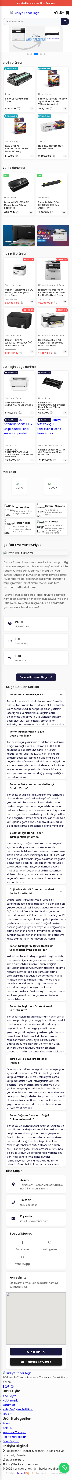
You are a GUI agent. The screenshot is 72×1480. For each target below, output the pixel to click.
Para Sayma (11, 1441)
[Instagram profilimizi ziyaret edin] (6, 1386)
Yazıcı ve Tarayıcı (14, 1432)
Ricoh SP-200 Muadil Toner (16, 100)
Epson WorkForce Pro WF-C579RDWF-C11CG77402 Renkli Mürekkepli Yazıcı (51, 292)
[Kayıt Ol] (61, 13)
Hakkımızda (11, 1401)
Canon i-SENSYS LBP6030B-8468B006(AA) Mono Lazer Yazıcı (19, 342)
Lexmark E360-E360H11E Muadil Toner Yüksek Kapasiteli (16, 205)
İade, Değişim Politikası (18, 1409)
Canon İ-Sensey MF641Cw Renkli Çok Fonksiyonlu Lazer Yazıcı (19, 292)
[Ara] (65, 21)
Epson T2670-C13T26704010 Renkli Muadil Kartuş (16, 148)
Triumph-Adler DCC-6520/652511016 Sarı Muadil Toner (49, 205)
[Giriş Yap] (55, 13)
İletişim (7, 1414)
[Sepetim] (67, 13)
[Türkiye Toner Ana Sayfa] (17, 1373)
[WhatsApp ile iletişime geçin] (12, 1386)
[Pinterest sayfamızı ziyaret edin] (9, 1386)
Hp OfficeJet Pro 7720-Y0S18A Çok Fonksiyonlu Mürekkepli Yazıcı (50, 342)
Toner (7, 1423)
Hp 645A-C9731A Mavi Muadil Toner (50, 147)
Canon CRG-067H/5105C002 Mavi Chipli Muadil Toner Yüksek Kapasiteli (19, 453)
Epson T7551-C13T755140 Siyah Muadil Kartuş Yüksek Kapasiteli (52, 101)
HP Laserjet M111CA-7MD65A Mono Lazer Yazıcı (19, 403)
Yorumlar (9, 1405)
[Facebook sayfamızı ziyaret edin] (3, 1386)
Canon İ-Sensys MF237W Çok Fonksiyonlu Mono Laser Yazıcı (51, 452)
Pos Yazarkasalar (14, 1437)
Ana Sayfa (9, 1396)
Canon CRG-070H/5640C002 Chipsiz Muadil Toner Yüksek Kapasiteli (51, 406)
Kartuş (7, 1428)
